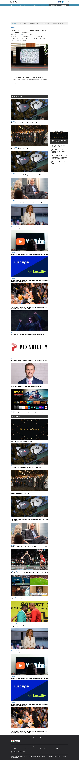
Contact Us (56, 748)
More (45, 5)
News (15, 5)
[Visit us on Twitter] (61, 2)
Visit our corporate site (53, 737)
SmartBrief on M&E (34, 23)
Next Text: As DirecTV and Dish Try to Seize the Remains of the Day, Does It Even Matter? (59, 157)
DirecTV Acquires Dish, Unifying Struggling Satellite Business (58, 151)
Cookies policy (56, 746)
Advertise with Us (43, 748)
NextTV (20, 34)
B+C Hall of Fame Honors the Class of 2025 (59, 141)
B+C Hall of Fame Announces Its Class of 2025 (59, 146)
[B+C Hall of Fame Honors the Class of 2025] (59, 138)
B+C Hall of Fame (22, 23)
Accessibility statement (16, 748)
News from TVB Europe (58, 23)
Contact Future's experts (30, 746)
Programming (21, 5)
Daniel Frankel (15, 34)
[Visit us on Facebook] (59, 2)
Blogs (34, 5)
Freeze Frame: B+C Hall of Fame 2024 (59, 162)
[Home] (11, 5)
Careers (27, 748)
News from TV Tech (45, 23)
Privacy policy (42, 746)
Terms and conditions (15, 746)
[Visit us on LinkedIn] (63, 2)
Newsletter (39, 5)
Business (29, 5)
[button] (67, 1)
